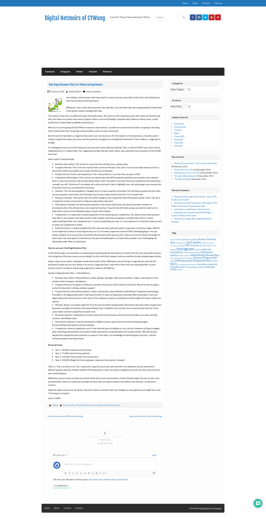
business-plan (69, 405)
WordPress (205, 508)
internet (198, 250)
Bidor (176, 133)
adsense (173, 240)
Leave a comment (93, 91)
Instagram (65, 71)
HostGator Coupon (182, 218)
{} (100, 473)
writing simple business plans (107, 405)
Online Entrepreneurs (85, 405)
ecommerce (196, 245)
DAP (187, 245)
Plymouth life (201, 260)
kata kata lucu (180, 203)
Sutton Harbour (191, 264)
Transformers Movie (195, 267)
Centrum (218, 3)
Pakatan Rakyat (203, 257)
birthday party (181, 243)
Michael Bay (212, 255)
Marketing (197, 255)
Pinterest (107, 71)
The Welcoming (181, 179)
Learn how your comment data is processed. (108, 479)
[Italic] (69, 473)
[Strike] (77, 473)
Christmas (173, 246)
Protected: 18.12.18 (183, 169)
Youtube (93, 71)
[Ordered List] (81, 473)
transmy (210, 266)
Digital (55, 405)
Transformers (180, 127)
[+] (104, 473)
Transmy (178, 130)
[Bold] (65, 473)
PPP (211, 261)
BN (188, 242)
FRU (214, 246)
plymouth (187, 260)
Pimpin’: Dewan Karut (200, 209)
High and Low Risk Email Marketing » (146, 416)
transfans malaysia (207, 264)
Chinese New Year (207, 243)
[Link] (97, 473)
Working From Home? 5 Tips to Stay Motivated (195, 163)
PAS (215, 257)
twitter (173, 269)
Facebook (49, 71)
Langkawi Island (187, 252)
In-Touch (206, 3)
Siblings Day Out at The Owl (187, 172)
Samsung (178, 145)
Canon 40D (179, 136)
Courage (217, 508)
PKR (178, 260)
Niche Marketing (175, 258)
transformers (178, 266)
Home (185, 3)
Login (154, 455)
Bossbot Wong (75, 91)
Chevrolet (178, 142)
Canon (196, 242)
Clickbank (180, 246)
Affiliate (179, 239)
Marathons (179, 123)
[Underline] (73, 473)
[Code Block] (93, 473)
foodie (204, 246)
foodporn (209, 246)
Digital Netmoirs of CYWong (75, 18)
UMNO (180, 269)
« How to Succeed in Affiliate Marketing (65, 416)
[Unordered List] (85, 473)
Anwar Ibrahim (207, 239)
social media (181, 264)
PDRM (172, 261)
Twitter (79, 71)
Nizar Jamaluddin (187, 258)
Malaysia (197, 252)
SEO (173, 264)
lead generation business (185, 212)
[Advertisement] (133, 47)
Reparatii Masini (181, 196)
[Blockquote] (89, 473)
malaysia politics (184, 255)
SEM (216, 261)
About (195, 3)
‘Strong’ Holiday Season (184, 176)
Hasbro (173, 250)
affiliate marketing (190, 239)
